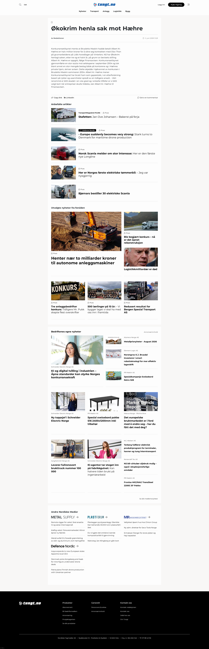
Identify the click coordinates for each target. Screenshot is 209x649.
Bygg (127, 11)
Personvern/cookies (98, 607)
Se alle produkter (68, 623)
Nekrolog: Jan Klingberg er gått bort (103, 541)
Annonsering (67, 615)
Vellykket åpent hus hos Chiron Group (140, 522)
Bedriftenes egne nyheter (66, 331)
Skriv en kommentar (149, 98)
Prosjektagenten (68, 619)
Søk (25, 5)
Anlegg (106, 11)
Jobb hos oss (125, 615)
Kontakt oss (124, 611)
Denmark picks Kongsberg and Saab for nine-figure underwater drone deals (67, 561)
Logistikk (117, 11)
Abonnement (67, 607)
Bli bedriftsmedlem (69, 611)
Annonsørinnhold (97, 611)
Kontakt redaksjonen (128, 607)
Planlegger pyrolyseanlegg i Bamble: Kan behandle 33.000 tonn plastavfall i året (104, 525)
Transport (94, 11)
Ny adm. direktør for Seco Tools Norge (140, 528)
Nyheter (82, 11)
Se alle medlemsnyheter (148, 499)
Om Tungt (124, 619)
